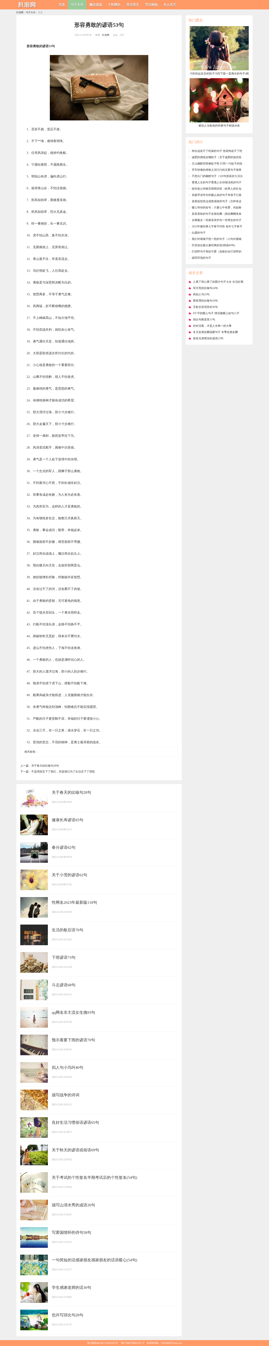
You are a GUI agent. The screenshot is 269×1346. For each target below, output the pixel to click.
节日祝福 (151, 4)
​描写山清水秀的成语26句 (73, 1205)
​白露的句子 (199, 232)
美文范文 (132, 4)
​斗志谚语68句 (63, 985)
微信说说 (95, 4)
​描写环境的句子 (201, 257)
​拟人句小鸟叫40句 (67, 1067)
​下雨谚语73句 (63, 957)
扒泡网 (19, 12)
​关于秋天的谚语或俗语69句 (75, 1150)
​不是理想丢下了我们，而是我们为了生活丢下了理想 (63, 771)
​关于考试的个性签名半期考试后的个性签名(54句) (94, 1177)
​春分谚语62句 (63, 847)
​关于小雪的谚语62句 (69, 875)
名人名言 (169, 4)
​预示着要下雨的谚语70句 (73, 1040)
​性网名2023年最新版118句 (74, 902)
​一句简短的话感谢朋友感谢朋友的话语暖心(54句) (94, 1260)
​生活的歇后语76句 (67, 930)
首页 (62, 4)
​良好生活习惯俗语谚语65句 (75, 1122)
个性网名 (114, 4)
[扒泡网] (28, 8)
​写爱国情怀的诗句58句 (71, 1232)
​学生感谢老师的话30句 (71, 1287)
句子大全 (77, 4)
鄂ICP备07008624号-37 (132, 1343)
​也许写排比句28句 (67, 1315)
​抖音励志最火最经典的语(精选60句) (213, 245)
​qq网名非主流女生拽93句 (73, 1012)
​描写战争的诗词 (65, 1095)
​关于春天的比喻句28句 (45, 765)
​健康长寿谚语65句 (67, 820)
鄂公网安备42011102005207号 (102, 1343)
